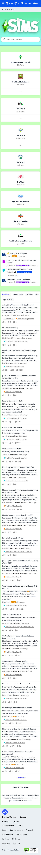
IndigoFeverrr (6, 525)
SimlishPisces (7, 388)
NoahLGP (5, 415)
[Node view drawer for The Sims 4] (20, 118)
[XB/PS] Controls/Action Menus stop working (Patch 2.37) (20, 562)
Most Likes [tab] (29, 294)
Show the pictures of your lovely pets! (17, 708)
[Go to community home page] (9, 3)
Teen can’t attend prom (11, 615)
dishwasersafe (7, 503)
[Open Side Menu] (3, 3)
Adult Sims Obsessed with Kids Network (18, 305)
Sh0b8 (4, 649)
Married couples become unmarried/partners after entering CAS (20, 491)
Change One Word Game (12, 427)
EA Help (5, 821)
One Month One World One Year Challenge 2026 (19, 352)
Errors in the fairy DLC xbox (13, 538)
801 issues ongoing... (10, 328)
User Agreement (16, 830)
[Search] (22, 3)
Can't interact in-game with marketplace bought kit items (18, 637)
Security (16, 843)
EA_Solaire (10, 272)
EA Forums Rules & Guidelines (18, 279)
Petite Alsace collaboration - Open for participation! (17, 753)
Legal (4, 830)
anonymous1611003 (9, 315)
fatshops (5, 477)
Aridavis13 (5, 623)
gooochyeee (6, 739)
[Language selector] (17, 3)
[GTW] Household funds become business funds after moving (19, 377)
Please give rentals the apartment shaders (19, 729)
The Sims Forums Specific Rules (19, 269)
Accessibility (8, 826)
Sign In (35, 3)
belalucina (5, 363)
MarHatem (5, 548)
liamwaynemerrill (8, 695)
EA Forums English (9, 9)
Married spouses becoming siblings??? (17, 515)
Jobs (20, 826)
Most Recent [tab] (6, 294)
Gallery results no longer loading (15, 661)
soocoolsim (6, 764)
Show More (21, 777)
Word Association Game (11, 448)
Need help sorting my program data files (18, 467)
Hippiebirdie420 (7, 338)
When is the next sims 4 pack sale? (16, 684)
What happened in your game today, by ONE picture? (19, 587)
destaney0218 (7, 671)
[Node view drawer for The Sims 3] (20, 145)
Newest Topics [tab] (18, 294)
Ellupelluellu (6, 602)
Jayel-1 (4, 436)
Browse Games (9, 817)
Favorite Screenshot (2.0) (12, 401)
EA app (23, 817)
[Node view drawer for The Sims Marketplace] (20, 91)
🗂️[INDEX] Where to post (17, 253)
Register (28, 3)
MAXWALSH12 (7, 573)
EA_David (10, 265)
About (16, 821)
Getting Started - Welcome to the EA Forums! (22, 261)
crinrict (9, 256)
